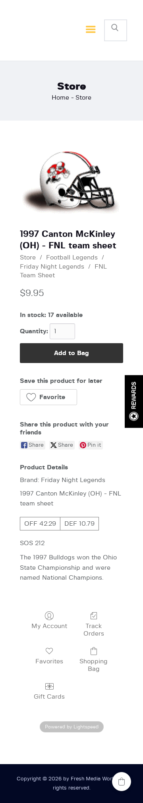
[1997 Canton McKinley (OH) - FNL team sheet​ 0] (71, 182)
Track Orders (93, 630)
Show (134, 401)
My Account (49, 626)
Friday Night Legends (52, 266)
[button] (48, 397)
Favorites (49, 661)
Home (60, 97)
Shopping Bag (93, 665)
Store (28, 257)
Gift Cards (49, 697)
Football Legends (72, 257)
